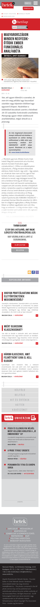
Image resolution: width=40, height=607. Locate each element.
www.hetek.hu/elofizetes (20, 152)
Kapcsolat (13, 529)
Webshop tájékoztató (20, 541)
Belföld (21, 444)
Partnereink (17, 536)
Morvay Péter (13, 459)
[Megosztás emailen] (29, 272)
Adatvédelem (20, 531)
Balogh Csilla (7, 88)
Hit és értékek (29, 473)
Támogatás (28, 8)
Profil (28, 3)
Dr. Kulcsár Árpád (14, 473)
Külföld (23, 459)
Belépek (20, 250)
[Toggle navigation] (35, 3)
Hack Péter (12, 444)
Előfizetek (20, 245)
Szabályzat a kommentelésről (20, 534)
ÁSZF (27, 536)
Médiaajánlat (26, 529)
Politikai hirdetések (20, 538)
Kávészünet (6, 90)
